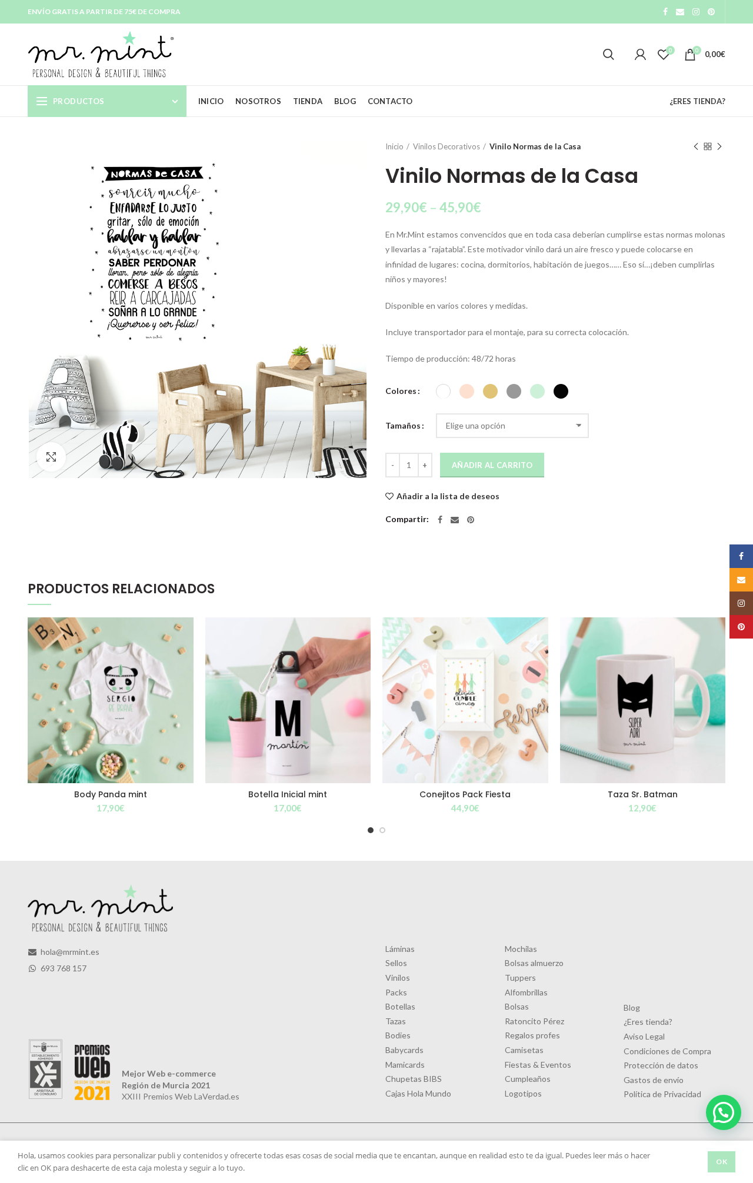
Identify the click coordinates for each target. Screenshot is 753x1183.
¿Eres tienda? (648, 1022)
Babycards (404, 1050)
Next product (719, 146)
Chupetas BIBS (413, 1079)
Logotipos (523, 1093)
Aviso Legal (644, 1036)
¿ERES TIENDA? (697, 101)
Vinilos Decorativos (446, 146)
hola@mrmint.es (69, 952)
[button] (723, 1112)
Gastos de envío (654, 1080)
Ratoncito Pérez (534, 1021)
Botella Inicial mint (287, 794)
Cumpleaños (528, 1079)
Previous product (696, 146)
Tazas (395, 1021)
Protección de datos (661, 1065)
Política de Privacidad (662, 1094)
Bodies (398, 1035)
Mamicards (405, 1065)
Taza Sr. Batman (643, 794)
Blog (632, 1007)
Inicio (394, 146)
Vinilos (397, 978)
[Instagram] (696, 11)
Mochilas (521, 949)
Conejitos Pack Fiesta (465, 794)
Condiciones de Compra (667, 1051)
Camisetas (524, 1050)
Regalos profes (532, 1035)
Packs (396, 992)
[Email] (680, 11)
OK (721, 1161)
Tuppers (520, 978)
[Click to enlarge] (51, 457)
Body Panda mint (110, 794)
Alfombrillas (526, 992)
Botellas (400, 1006)
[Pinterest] (711, 11)
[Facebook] (665, 11)
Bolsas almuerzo (534, 963)
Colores (401, 391)
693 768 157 (62, 968)
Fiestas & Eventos (538, 1065)
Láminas (400, 949)
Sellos (396, 963)
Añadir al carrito (492, 465)
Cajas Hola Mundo (418, 1093)
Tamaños (403, 425)
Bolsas (517, 1006)
